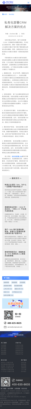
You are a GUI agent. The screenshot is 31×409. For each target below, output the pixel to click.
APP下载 (23, 369)
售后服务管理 (18, 285)
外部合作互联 (19, 345)
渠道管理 (18, 391)
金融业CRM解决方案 (7, 367)
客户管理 (3, 348)
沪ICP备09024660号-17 (11, 395)
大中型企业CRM (17, 292)
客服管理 (3, 354)
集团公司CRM (19, 288)
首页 (5, 14)
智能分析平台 (19, 352)
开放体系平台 (19, 354)
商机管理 (3, 350)
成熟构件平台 (19, 350)
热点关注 (11, 14)
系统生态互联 (19, 348)
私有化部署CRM (17, 156)
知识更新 (10, 388)
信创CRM (6, 292)
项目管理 (12, 391)
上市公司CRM (8, 288)
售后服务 (23, 364)
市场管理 (22, 282)
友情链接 (17, 388)
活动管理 (3, 345)
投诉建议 (23, 371)
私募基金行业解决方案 (7, 369)
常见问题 (23, 366)
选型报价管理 (7, 285)
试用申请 (23, 367)
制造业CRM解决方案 (7, 362)
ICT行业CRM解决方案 (7, 371)
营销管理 (14, 282)
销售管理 (3, 352)
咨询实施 (23, 362)
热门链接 (3, 388)
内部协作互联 (19, 347)
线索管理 (6, 282)
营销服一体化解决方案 (7, 366)
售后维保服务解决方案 (7, 364)
